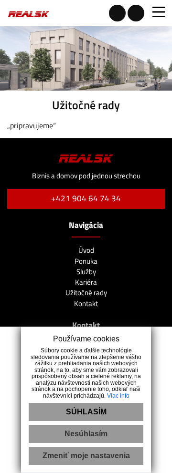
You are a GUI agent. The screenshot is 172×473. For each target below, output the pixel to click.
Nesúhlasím (86, 434)
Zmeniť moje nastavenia (86, 456)
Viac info (118, 395)
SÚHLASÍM (86, 412)
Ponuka (86, 261)
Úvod (86, 250)
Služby (86, 271)
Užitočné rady (86, 292)
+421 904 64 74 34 (86, 198)
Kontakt (86, 303)
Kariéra (86, 282)
